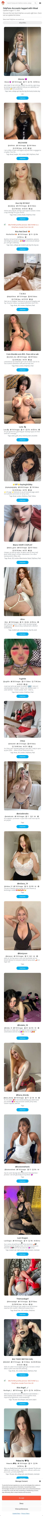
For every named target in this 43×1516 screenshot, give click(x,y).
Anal (11, 154)
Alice (22, 619)
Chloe (22, 741)
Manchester (23, 558)
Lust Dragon (22, 1238)
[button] (40, 1481)
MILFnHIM (22, 142)
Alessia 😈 (22, 79)
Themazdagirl (22, 1299)
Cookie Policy (16, 1513)
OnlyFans (32, 154)
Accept (21, 1498)
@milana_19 (22, 883)
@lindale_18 (22, 1025)
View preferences (21, 1509)
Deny (21, 1503)
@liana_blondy (22, 1095)
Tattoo (34, 496)
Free (19, 1310)
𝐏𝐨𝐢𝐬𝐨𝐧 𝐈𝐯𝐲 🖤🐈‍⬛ (22, 1460)
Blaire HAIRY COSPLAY (22, 545)
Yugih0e (22, 678)
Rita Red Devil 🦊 (22, 231)
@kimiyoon (22, 953)
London (23, 154)
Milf (27, 154)
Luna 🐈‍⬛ (22, 427)
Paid (37, 154)
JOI (19, 154)
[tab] (22, 22)
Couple (16, 154)
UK (30, 148)
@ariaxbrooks (22, 813)
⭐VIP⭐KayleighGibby (22, 484)
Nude (24, 215)
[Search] (35, 3)
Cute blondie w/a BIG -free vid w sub (22, 354)
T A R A (22, 293)
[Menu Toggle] (40, 3)
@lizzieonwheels (22, 1166)
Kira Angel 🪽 (22, 1387)
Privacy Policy (25, 1513)
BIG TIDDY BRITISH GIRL (22, 1359)
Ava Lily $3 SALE (23, 203)
